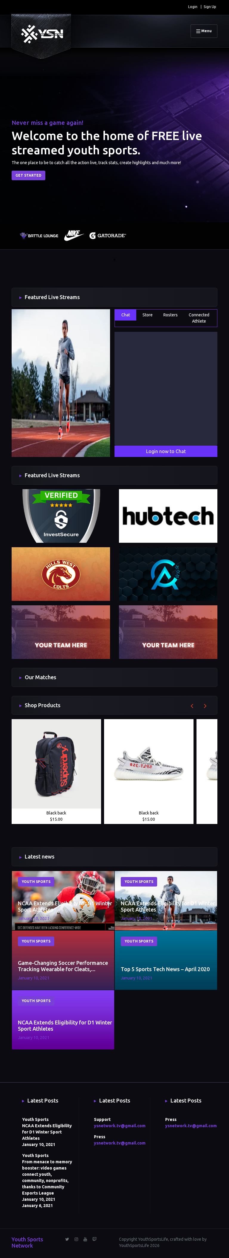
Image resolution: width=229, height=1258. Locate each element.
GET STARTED (28, 175)
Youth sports (36, 882)
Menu (206, 31)
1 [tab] (114, 260)
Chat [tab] (125, 314)
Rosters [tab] (170, 314)
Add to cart (56, 817)
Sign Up (210, 7)
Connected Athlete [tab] (199, 318)
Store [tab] (148, 314)
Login (192, 7)
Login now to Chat (166, 451)
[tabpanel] (29, 238)
